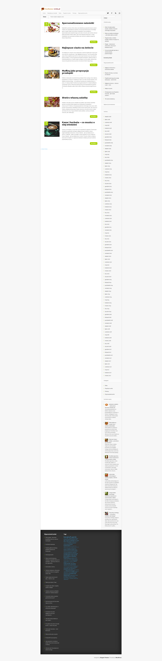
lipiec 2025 (107, 151)
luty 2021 (107, 238)
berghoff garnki (70, 537)
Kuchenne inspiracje (50, 544)
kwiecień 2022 (108, 221)
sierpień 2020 (108, 256)
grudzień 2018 (108, 314)
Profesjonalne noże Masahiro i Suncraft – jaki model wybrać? (112, 93)
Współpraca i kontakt (52, 13)
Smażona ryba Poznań (70, 562)
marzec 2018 (108, 340)
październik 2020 (109, 250)
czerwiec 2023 (108, 203)
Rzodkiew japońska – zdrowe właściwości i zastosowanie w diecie (112, 457)
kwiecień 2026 (108, 128)
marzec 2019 (108, 305)
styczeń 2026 (108, 134)
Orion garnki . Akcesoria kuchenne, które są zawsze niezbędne (51, 539)
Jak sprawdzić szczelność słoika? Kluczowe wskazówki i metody (52, 643)
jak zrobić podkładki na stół (71, 540)
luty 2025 (107, 157)
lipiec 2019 (107, 294)
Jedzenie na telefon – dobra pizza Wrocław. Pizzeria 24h (111, 406)
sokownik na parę (70, 564)
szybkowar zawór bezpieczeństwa (71, 576)
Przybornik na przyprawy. (51, 637)
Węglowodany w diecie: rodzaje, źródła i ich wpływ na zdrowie (112, 39)
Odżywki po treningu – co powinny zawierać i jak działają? (112, 514)
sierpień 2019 (108, 291)
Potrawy (74, 13)
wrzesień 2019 (108, 288)
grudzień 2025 (108, 137)
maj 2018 (107, 334)
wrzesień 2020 (108, 253)
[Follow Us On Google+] (119, 13)
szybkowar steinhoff (70, 574)
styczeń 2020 (108, 276)
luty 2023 (107, 212)
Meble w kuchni (108, 88)
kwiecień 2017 (108, 372)
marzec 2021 (108, 236)
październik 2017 (109, 355)
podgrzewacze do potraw (71, 553)
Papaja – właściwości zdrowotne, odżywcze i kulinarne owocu (110, 46)
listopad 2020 (108, 247)
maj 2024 (107, 171)
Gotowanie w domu (50, 566)
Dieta (60, 13)
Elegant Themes (104, 657)
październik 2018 (109, 320)
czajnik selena (72, 538)
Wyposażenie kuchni (82, 13)
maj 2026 (107, 125)
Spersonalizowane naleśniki (78, 23)
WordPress (119, 657)
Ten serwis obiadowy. (110, 98)
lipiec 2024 (107, 166)
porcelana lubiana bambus (70, 557)
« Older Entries (44, 149)
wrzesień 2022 (108, 215)
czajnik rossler (66, 538)
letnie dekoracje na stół (69, 541)
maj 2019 (107, 300)
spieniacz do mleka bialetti (70, 565)
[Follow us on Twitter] (108, 13)
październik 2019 (109, 285)
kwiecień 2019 (108, 302)
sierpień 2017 (108, 361)
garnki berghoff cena (72, 539)
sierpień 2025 (108, 148)
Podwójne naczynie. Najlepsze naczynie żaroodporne (50, 613)
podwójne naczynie (70, 555)
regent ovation (69, 561)
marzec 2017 (108, 375)
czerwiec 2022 (108, 218)
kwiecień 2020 (108, 268)
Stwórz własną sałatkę (75, 97)
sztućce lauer (70, 571)
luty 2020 (107, 273)
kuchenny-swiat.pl (71, 25)
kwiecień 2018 (108, 337)
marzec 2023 (108, 209)
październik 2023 (109, 192)
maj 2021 (107, 233)
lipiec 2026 (107, 119)
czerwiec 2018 (108, 332)
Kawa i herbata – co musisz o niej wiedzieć (78, 123)
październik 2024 (109, 160)
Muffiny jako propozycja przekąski (75, 71)
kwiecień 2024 (108, 174)
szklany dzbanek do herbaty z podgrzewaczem (70, 568)
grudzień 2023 (108, 186)
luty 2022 (107, 224)
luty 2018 (107, 343)
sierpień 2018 (108, 326)
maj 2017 (107, 369)
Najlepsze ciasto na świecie (77, 47)
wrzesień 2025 (108, 145)
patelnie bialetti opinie (72, 550)
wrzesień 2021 (108, 230)
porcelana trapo (70, 559)
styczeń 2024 (108, 183)
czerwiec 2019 (108, 297)
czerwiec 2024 (108, 169)
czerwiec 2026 (108, 122)
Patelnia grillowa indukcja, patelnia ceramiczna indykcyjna (51, 549)
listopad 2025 (108, 139)
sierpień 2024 (108, 163)
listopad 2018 (108, 317)
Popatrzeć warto (67, 13)
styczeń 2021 (108, 241)
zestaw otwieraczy (67, 578)
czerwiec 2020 (108, 262)
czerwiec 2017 (108, 366)
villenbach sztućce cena (73, 577)
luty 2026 (107, 131)
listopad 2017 (108, 352)
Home (44, 13)
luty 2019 (107, 308)
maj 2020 (107, 265)
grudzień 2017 (108, 349)
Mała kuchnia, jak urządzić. (51, 634)
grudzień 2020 (108, 244)
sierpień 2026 (108, 116)
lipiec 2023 (107, 201)
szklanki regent (69, 567)
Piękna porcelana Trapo (51, 582)
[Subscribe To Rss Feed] (116, 13)
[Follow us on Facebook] (112, 13)
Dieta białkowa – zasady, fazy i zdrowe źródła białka (111, 424)
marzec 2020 (108, 270)
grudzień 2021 (108, 227)
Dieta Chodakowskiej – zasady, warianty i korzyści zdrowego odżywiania (111, 29)
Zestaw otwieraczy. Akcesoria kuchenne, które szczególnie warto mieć (52, 572)
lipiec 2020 (107, 259)
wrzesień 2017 (108, 358)
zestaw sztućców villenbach (71, 579)
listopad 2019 (108, 282)
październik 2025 (109, 142)
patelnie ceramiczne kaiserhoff (69, 551)
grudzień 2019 (108, 279)
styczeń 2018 (108, 346)
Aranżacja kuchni (49, 554)
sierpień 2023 (108, 198)
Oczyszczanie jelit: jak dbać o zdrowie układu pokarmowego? (112, 52)
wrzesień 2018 (108, 323)
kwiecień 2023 (108, 206)
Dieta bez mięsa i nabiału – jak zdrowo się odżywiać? (112, 441)
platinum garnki (72, 552)
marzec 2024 (108, 177)
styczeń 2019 (108, 311)
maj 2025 (107, 154)
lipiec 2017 (107, 364)
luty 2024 (107, 180)
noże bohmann (68, 545)
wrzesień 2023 (108, 195)
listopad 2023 (108, 189)
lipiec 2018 (107, 329)
